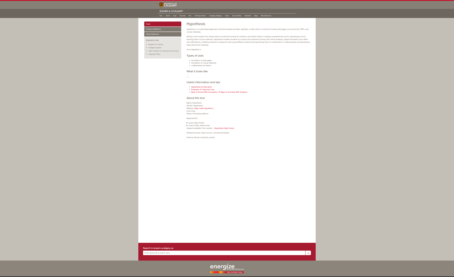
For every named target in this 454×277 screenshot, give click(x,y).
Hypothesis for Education (201, 87)
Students (247, 16)
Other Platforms (152, 34)
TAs (189, 16)
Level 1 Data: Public (196, 123)
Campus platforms (153, 29)
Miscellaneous (266, 16)
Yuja (174, 16)
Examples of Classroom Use (202, 89)
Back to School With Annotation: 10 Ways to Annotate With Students (219, 92)
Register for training (155, 44)
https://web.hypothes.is (203, 108)
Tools (227, 16)
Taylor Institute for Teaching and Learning (163, 51)
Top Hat (182, 16)
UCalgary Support (154, 48)
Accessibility (236, 16)
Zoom (168, 16)
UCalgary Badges (215, 16)
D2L (160, 16)
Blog (256, 16)
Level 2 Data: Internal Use (199, 125)
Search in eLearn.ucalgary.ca (158, 248)
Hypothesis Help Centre (224, 128)
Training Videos (200, 16)
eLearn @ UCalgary (171, 11)
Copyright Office (154, 54)
